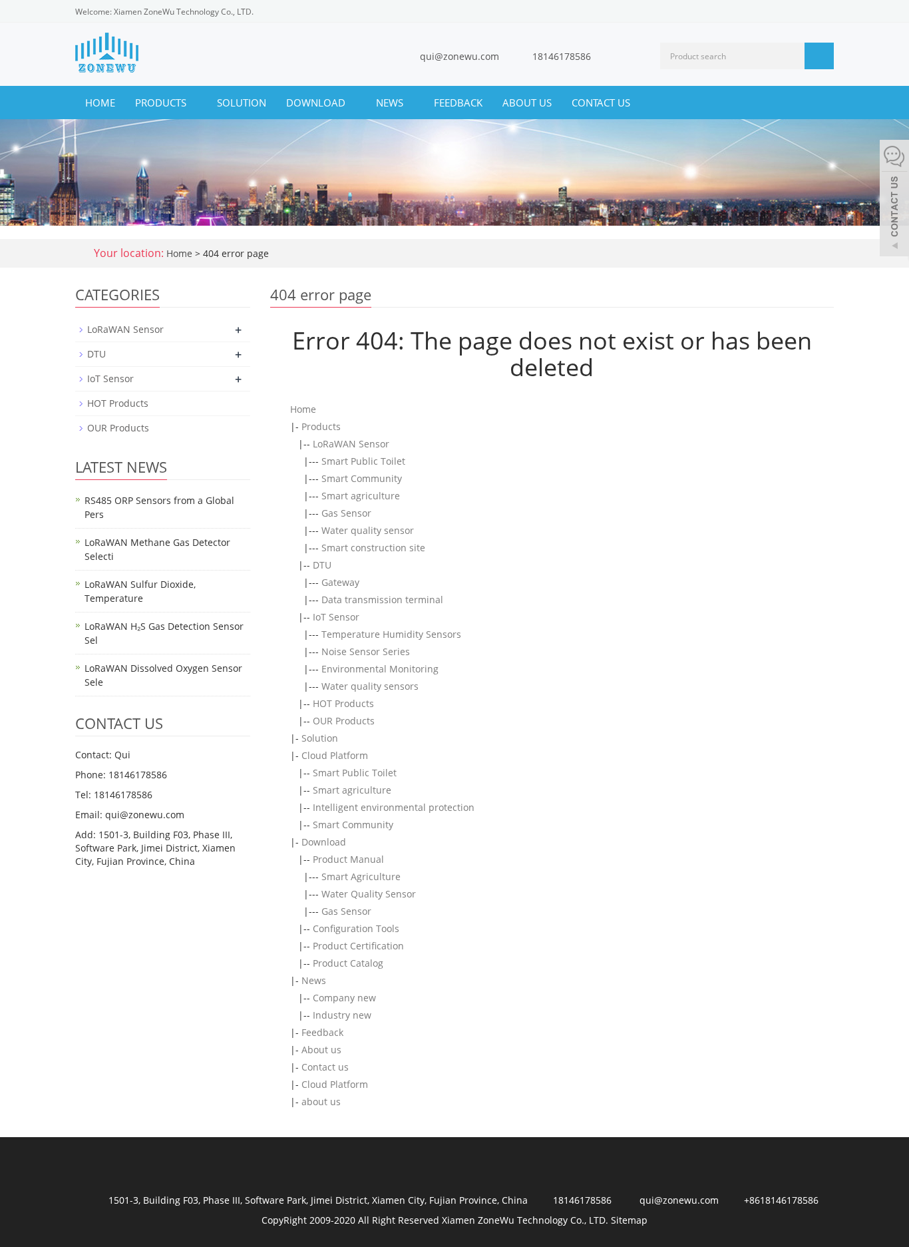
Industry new (342, 1015)
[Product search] (819, 56)
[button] (193, 102)
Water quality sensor (367, 530)
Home (100, 102)
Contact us (601, 102)
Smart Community (361, 478)
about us (321, 1101)
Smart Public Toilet (363, 461)
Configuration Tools (356, 928)
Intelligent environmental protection (393, 807)
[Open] (894, 200)
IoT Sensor (336, 617)
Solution (241, 102)
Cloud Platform (334, 755)
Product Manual (348, 859)
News (391, 102)
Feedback (458, 102)
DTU (322, 565)
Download (317, 102)
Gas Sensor (346, 513)
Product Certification (358, 945)
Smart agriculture (360, 495)
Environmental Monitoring (380, 668)
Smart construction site (373, 547)
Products (162, 102)
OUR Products (344, 720)
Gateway (340, 582)
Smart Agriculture (361, 876)
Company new (344, 997)
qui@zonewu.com (459, 56)
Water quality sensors (370, 686)
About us (527, 102)
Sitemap (629, 1220)
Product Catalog (348, 963)
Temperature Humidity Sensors (391, 634)
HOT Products (343, 703)
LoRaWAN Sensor (351, 443)
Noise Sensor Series (365, 651)
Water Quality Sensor (368, 893)
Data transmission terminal (382, 599)
